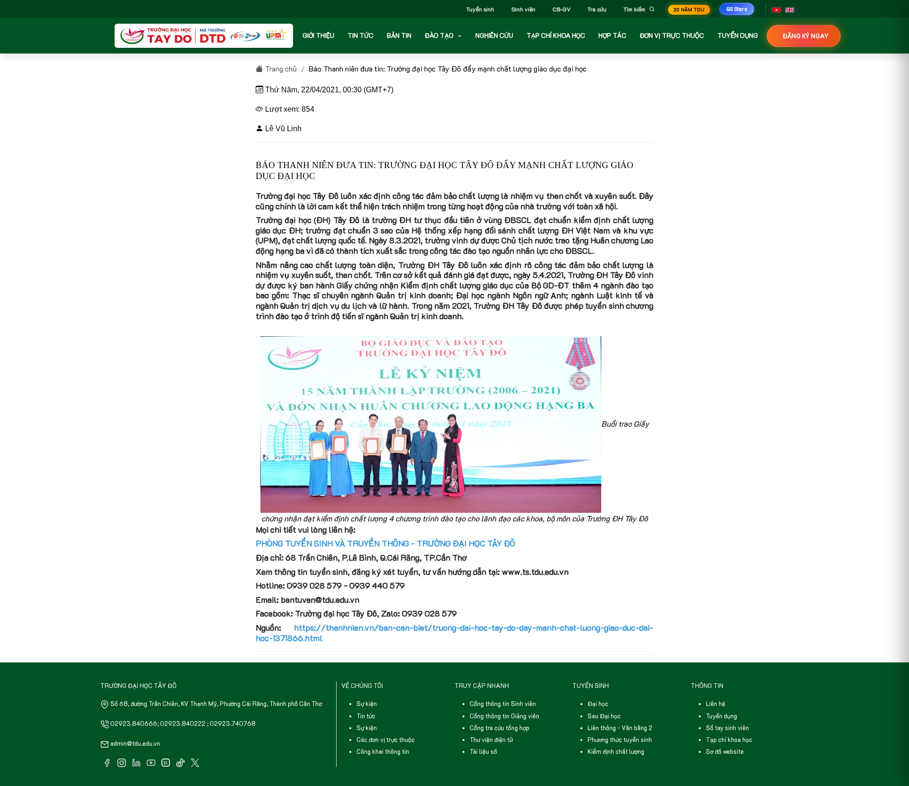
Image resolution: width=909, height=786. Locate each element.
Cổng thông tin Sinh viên (503, 703)
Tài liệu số (483, 751)
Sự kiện (366, 703)
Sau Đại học (604, 716)
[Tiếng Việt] (776, 9)
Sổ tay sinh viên (727, 728)
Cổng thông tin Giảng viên (504, 716)
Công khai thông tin (382, 751)
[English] (789, 9)
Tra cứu (597, 9)
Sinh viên (523, 9)
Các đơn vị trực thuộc (385, 739)
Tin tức (365, 716)
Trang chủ (280, 68)
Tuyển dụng (721, 716)
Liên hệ (715, 703)
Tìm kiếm (634, 9)
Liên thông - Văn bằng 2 (620, 728)
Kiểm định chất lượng (616, 751)
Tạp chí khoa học (729, 739)
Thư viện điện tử (491, 739)
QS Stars (737, 8)
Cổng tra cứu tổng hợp (499, 728)
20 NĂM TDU (689, 10)
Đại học (598, 703)
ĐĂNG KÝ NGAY (805, 36)
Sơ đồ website (725, 751)
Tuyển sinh (480, 9)
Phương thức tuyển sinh (620, 739)
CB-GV (561, 9)
